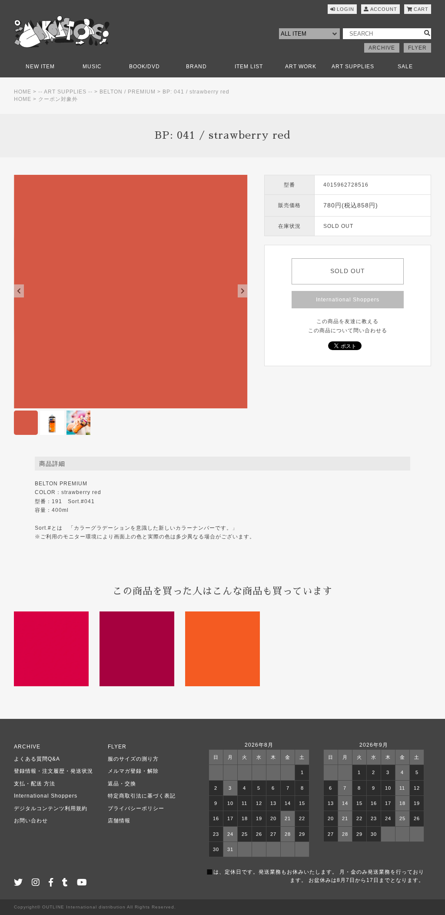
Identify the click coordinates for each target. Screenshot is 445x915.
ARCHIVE (382, 48)
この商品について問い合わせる (347, 330)
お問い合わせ (31, 821)
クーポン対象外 (58, 99)
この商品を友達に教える (347, 321)
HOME (22, 92)
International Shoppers (347, 300)
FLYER (417, 48)
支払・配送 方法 (34, 784)
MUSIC (92, 66)
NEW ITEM (40, 66)
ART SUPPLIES (353, 66)
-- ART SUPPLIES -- (65, 92)
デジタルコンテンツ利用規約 (50, 808)
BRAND (196, 66)
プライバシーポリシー (136, 808)
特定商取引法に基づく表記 (142, 796)
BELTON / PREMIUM (128, 92)
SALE (405, 66)
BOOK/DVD (144, 66)
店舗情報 (119, 821)
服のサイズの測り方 (133, 759)
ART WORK (300, 66)
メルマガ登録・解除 (133, 771)
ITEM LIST (249, 66)
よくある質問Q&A (37, 759)
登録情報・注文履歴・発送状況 (53, 771)
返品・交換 (122, 784)
